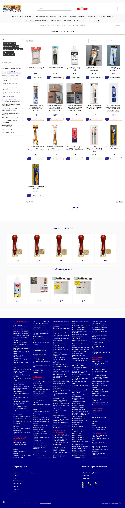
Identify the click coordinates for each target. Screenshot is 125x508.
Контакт (16, 486)
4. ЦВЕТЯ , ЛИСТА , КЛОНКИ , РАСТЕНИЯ (81, 375)
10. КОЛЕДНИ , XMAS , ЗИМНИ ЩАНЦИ (79, 395)
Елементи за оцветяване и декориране (99, 399)
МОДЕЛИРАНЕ (57, 362)
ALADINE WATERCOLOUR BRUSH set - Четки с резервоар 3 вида (94, 149)
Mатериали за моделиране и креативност (100, 396)
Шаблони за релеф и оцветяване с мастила (78, 406)
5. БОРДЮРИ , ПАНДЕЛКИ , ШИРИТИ (80, 379)
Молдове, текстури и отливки (61, 379)
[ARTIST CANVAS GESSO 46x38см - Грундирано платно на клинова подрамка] (39, 285)
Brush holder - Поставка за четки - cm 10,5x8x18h (35, 68)
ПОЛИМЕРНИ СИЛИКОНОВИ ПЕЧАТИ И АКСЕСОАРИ (80, 447)
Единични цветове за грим (99, 385)
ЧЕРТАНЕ (36, 453)
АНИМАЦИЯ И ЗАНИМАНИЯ (61, 20)
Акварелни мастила (18, 382)
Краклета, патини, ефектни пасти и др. (60, 344)
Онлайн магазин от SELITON (112, 503)
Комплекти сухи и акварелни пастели (41, 408)
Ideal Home (95, 415)
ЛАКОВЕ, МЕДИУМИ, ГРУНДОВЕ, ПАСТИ (39, 358)
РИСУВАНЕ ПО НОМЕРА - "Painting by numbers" (99, 364)
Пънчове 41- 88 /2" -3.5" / (79, 439)
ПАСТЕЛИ (36, 402)
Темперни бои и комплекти (21, 386)
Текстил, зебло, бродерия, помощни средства (60, 401)
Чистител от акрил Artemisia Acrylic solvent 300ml (74, 69)
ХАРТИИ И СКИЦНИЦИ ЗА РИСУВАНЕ (41, 334)
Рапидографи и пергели (39, 455)
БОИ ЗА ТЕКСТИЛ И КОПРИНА (19, 404)
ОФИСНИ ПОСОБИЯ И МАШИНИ (98, 454)
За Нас (15, 475)
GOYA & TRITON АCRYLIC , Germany (21, 352)
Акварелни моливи (38, 398)
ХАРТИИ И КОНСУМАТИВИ (100, 457)
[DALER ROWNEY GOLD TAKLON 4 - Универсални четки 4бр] (35, 135)
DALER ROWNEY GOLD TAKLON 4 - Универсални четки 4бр (36, 148)
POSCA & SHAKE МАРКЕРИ (41, 425)
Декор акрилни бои (18, 391)
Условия (33, 473)
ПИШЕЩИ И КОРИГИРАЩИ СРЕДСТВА (100, 450)
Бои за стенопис (57, 413)
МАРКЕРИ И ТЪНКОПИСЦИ (41, 417)
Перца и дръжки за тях (39, 442)
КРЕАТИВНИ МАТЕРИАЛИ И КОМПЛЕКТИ (100, 392)
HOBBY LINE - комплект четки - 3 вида (114, 147)
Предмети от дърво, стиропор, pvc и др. (61, 390)
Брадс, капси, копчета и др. (80, 334)
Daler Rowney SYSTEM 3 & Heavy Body (21, 345)
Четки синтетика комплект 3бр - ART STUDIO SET (113, 69)
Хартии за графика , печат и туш (41, 339)
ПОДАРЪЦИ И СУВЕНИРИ (99, 427)
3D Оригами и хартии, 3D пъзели (99, 372)
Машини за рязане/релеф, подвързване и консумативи (80, 357)
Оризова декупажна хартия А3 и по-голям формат (61, 329)
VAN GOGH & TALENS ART (21, 335)
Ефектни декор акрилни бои (21, 393)
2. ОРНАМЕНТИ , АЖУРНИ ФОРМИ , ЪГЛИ (80, 368)
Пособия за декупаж (58, 347)
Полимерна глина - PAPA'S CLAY (60, 367)
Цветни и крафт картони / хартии (60, 456)
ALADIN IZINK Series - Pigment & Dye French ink (99, 347)
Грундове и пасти (38, 372)
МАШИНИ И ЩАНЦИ (78, 355)
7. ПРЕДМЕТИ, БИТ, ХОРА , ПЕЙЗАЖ (80, 386)
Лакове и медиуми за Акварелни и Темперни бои (41, 369)
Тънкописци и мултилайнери (41, 419)
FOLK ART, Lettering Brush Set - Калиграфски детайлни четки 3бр (94, 107)
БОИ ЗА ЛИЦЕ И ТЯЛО (98, 383)
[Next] (116, 250)
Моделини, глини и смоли (60, 364)
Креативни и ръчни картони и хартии (80, 322)
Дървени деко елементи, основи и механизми (59, 397)
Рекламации (17, 473)
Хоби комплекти (96, 367)
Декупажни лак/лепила (59, 342)
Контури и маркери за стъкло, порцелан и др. (21, 429)
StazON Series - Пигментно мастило (99, 335)
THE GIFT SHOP (79, 20)
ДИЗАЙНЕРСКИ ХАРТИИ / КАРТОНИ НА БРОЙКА (60, 440)
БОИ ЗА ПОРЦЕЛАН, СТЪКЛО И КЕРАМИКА (22, 422)
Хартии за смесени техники (41, 342)
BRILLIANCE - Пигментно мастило (99, 332)
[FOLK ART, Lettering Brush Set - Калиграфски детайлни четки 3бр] (94, 93)
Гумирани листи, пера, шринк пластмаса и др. (61, 406)
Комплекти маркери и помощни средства (39, 428)
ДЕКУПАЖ (56, 327)
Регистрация (17, 483)
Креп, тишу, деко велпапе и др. (81, 325)
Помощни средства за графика (41, 389)
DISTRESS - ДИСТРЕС (98, 338)
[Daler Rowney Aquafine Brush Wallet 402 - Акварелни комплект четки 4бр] (35, 93)
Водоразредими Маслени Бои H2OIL (21, 338)
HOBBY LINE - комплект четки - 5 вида (36, 187)
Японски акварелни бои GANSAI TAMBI (20, 372)
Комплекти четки (18, 457)
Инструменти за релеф (78, 409)
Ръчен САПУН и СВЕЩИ (99, 375)
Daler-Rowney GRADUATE (20, 331)
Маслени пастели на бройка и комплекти (41, 405)
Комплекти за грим (97, 389)
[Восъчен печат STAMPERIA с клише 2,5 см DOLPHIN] (17, 246)
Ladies (93, 419)
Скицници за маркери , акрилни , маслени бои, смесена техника (39, 354)
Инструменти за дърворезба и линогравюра (61, 423)
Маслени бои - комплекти (20, 327)
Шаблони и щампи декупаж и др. (61, 350)
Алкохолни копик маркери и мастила (41, 422)
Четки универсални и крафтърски (19, 452)
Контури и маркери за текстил (22, 416)
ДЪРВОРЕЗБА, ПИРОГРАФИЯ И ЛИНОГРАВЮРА (61, 420)
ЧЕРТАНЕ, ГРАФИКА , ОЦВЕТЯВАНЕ (98, 443)
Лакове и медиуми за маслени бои (41, 362)
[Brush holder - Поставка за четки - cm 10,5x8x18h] (35, 55)
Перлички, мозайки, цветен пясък (80, 344)
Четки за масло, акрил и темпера (20, 448)
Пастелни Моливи (38, 400)
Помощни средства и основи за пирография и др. (61, 426)
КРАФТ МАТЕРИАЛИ (78, 329)
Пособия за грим (96, 387)
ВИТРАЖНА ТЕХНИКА (59, 417)
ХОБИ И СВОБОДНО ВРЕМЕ (100, 361)
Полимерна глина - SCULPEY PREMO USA (61, 377)
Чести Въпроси (18, 481)
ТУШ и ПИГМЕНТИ (39, 391)
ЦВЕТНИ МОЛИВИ (38, 394)
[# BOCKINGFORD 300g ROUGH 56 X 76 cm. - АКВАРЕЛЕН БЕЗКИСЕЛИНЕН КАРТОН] (61, 286)
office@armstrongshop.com (90, 473)
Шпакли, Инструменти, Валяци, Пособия (39, 328)
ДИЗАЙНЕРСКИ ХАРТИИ (60, 434)
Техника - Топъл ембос (78, 401)
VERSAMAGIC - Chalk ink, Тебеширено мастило (99, 328)
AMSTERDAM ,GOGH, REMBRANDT (19, 356)
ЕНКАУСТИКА (57, 352)
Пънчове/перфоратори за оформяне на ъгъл (79, 430)
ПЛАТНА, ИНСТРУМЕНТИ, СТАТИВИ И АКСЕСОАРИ (41, 322)
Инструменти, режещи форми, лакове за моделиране (61, 382)
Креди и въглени (37, 387)
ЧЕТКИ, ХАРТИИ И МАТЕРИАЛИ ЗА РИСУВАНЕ (50, 16)
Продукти (94, 425)
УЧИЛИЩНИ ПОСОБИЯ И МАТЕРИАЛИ (99, 436)
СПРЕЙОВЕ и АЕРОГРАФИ (21, 401)
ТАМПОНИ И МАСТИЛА (79, 454)
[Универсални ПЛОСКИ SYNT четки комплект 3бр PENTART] (94, 55)
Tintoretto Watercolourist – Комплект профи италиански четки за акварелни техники (55, 108)
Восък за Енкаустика (58, 357)
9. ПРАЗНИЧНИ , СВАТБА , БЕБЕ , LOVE (80, 391)
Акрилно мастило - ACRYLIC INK (21, 363)
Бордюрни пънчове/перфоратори (77, 423)
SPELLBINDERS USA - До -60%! (79, 361)
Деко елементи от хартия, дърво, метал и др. (79, 352)
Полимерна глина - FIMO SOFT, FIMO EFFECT (60, 373)
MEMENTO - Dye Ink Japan (99, 321)
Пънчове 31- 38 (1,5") (78, 437)
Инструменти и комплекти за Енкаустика (61, 355)
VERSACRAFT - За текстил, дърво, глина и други (100, 324)
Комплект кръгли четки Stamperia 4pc (55, 68)
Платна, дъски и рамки (39, 325)
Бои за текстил (17, 414)
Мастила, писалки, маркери (41, 451)
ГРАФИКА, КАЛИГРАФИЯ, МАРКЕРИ (82, 16)
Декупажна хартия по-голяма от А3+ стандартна (61, 339)
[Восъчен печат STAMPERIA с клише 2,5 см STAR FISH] (106, 246)
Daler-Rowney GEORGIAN (20, 329)
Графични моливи (38, 385)
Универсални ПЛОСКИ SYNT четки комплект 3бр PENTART (94, 69)
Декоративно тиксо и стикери (80, 347)
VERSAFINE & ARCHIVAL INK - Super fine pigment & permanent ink (101, 342)
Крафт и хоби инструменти (80, 420)
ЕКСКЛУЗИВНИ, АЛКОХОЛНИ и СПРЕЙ (101, 353)
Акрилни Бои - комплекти (20, 342)
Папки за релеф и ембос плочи (81, 411)
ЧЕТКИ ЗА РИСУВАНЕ (20, 442)
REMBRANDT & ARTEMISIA (21, 333)
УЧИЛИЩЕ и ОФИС (99, 433)
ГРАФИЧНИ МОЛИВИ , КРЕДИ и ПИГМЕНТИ (42, 382)
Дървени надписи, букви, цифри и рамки (60, 394)
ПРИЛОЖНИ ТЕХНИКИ (106, 16)
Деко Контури (17, 395)
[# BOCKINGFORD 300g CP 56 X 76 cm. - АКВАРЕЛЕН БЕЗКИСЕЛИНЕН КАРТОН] (83, 286)
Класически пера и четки (40, 445)
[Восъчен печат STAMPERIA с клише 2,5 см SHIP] (39, 246)
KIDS (93, 423)
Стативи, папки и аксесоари (41, 331)
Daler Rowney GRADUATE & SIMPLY (21, 349)
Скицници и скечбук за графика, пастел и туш (39, 349)
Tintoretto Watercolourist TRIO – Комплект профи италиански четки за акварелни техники (74, 108)
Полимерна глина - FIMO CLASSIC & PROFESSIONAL (61, 370)
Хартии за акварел (38, 336)
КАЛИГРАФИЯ (37, 441)
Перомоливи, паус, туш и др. (61, 321)
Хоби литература (57, 408)
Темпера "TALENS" (18, 384)
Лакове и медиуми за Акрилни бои (41, 365)
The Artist (94, 412)
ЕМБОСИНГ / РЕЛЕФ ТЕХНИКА (78, 399)
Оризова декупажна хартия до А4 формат (61, 332)
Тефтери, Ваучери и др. (98, 429)
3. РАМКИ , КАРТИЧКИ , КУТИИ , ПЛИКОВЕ (79, 371)
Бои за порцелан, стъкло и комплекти (20, 425)
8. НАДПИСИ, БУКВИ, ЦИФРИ (81, 389)
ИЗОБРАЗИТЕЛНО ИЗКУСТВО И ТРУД (101, 439)
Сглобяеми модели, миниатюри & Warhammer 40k (101, 378)
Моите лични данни (45, 503)
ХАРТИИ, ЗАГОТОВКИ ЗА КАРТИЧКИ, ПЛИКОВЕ (60, 446)
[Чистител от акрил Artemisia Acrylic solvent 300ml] (74, 55)
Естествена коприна (19, 412)
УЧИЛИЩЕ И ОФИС (94, 20)
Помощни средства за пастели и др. (41, 414)
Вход (15, 478)
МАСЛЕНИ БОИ (18, 325)
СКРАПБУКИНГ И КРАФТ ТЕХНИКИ (36, 20)
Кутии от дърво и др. (59, 388)
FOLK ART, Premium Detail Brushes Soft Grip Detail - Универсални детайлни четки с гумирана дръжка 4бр (113, 108)
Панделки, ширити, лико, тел (80, 349)
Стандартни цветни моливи (41, 395)
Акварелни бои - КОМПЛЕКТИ (22, 369)
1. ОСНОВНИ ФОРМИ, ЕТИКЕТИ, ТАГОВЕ (78, 364)
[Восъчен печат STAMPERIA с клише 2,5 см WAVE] (61, 246)
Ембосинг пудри (77, 403)
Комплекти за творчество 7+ (100, 405)
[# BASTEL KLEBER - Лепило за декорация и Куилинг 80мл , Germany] (17, 287)
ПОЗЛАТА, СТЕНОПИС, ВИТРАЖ (59, 411)
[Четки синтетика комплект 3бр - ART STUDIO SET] (113, 55)
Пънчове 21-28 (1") (77, 435)
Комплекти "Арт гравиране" (100, 369)
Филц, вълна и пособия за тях (61, 403)
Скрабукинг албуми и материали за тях (78, 337)
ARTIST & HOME (97, 411)
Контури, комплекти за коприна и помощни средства (21, 409)
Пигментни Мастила (97, 350)
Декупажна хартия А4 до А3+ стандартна (61, 336)
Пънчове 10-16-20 (77, 433)
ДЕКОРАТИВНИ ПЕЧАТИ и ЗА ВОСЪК (81, 442)
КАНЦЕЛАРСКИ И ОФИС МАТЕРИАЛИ (99, 447)
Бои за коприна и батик (20, 406)
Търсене (16, 489)
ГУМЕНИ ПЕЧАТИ (77, 444)
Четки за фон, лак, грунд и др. (22, 455)
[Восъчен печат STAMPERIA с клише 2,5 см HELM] (84, 246)
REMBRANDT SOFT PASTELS (41, 411)
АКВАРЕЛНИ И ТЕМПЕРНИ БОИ (21, 366)
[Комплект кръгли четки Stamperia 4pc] (55, 55)
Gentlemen (95, 421)
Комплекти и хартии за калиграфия (39, 448)
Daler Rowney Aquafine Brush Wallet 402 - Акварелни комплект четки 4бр (35, 108)
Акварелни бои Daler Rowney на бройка (21, 375)
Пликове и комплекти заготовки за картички (59, 449)
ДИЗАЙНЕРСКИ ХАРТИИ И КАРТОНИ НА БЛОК (61, 436)
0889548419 (86, 475)
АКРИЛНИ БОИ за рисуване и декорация (22, 359)
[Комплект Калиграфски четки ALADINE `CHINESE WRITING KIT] (74, 135)
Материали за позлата (59, 415)
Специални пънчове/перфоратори (78, 427)
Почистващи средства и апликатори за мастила (79, 456)
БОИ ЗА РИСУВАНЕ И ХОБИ (21, 16)
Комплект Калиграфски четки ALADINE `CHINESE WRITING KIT (74, 148)
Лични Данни (17, 492)
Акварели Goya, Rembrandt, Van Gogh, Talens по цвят (22, 379)
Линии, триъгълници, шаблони (42, 457)
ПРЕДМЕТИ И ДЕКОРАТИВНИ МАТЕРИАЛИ (62, 385)
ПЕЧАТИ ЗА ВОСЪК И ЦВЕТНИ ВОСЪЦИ (78, 451)
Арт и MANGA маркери (39, 431)
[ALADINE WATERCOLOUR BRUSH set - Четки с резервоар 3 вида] (94, 135)
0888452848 (86, 478)
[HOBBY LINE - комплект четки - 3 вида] (113, 135)
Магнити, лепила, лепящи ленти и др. (79, 331)
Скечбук (35, 344)
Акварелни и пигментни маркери (40, 434)
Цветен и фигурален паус (79, 327)
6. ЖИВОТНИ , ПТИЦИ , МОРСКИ (79, 382)
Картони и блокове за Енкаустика (59, 360)
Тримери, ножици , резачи (79, 416)
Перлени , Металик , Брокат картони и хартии (60, 453)
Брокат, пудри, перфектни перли (79, 341)
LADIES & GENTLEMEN (99, 417)
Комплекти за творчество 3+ (100, 402)
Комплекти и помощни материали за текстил (19, 419)
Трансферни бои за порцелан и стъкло (22, 433)
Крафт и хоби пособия (78, 418)
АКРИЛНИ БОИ (17, 340)
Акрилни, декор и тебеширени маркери (41, 438)
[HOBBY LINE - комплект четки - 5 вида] (35, 174)
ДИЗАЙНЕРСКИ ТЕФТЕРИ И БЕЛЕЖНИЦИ (61, 443)
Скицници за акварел (39, 346)
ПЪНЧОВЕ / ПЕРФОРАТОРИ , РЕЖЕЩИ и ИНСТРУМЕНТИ (80, 414)
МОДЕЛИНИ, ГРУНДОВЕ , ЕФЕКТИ (21, 398)
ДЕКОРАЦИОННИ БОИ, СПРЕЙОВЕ (20, 389)
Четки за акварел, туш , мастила (20, 445)
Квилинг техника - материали (100, 381)
